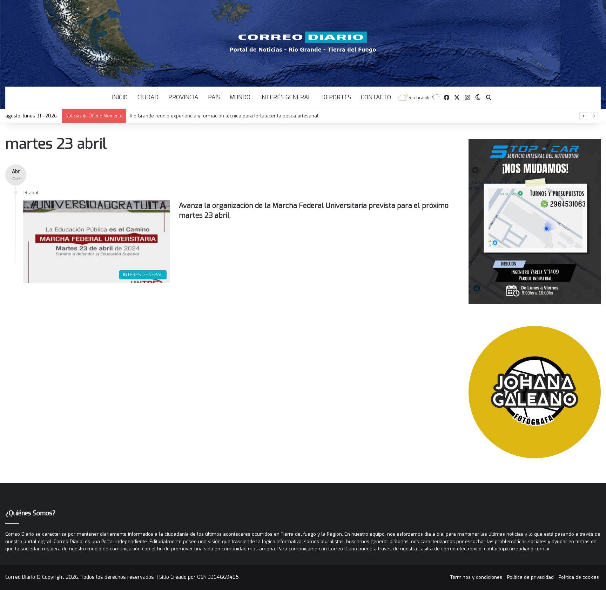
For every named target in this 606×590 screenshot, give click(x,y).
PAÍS (214, 97)
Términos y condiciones (476, 577)
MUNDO (240, 97)
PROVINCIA (183, 97)
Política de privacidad (530, 577)
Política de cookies (579, 577)
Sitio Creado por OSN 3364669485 (199, 577)
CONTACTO (376, 97)
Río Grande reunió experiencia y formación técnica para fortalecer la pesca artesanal (224, 116)
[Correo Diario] (303, 42)
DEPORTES (336, 97)
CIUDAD (148, 97)
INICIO (120, 97)
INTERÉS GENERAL (285, 97)
